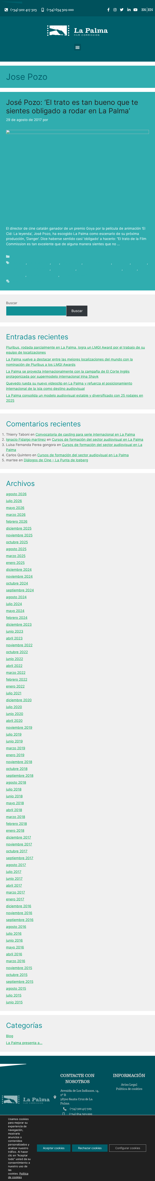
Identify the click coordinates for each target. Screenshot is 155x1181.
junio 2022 (14, 659)
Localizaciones (63, 269)
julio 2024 (14, 604)
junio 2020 (14, 714)
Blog (15, 256)
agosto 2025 (16, 549)
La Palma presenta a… (24, 1043)
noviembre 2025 (19, 535)
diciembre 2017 (18, 837)
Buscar (11, 303)
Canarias (19, 263)
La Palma (139, 263)
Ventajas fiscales (74, 275)
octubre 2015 (16, 975)
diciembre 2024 (19, 570)
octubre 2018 (16, 769)
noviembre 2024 (19, 576)
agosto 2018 (16, 782)
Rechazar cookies (90, 1148)
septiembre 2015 (19, 982)
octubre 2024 (17, 583)
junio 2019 (14, 741)
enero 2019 (15, 755)
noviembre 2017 (19, 844)
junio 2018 (14, 796)
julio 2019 (14, 734)
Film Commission (97, 263)
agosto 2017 (16, 865)
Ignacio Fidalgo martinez (26, 439)
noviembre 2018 (19, 762)
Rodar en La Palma (42, 275)
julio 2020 (14, 707)
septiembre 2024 (20, 590)
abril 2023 (14, 638)
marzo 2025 (15, 556)
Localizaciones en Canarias (100, 269)
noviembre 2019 (19, 728)
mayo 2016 (15, 947)
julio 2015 (13, 995)
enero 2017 (15, 899)
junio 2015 (14, 1002)
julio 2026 (14, 501)
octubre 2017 (16, 851)
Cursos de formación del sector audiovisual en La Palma (97, 439)
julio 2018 (13, 789)
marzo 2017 (15, 892)
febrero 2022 (16, 679)
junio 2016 (14, 940)
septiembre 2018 (19, 776)
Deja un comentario (27, 281)
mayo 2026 (15, 508)
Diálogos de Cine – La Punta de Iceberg (56, 460)
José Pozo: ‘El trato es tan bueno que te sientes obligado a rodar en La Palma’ (72, 106)
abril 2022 (14, 666)
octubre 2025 (17, 542)
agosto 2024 (16, 597)
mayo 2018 (15, 803)
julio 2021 (13, 693)
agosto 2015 (16, 988)
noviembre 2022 (19, 645)
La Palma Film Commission (28, 269)
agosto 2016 (16, 927)
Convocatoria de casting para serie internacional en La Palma (85, 434)
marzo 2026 (16, 515)
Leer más (128, 244)
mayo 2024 (15, 611)
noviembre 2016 (19, 913)
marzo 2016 (15, 961)
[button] (77, 47)
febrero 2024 (16, 618)
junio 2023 (14, 631)
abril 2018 (14, 810)
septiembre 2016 (20, 920)
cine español (71, 263)
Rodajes (130, 269)
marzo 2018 (15, 817)
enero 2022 (15, 686)
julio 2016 (14, 934)
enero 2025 (15, 563)
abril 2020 (14, 721)
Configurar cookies (127, 1148)
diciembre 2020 (19, 700)
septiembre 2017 (19, 858)
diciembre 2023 (19, 625)
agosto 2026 (16, 494)
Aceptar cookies (53, 1148)
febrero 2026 (16, 522)
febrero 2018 (16, 824)
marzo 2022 (15, 673)
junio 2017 (14, 879)
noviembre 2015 (19, 968)
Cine (55, 263)
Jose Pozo (121, 263)
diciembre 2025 (18, 528)
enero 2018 (15, 831)
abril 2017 (14, 885)
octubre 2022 (17, 652)
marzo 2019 (15, 748)
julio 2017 (13, 872)
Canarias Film (39, 263)
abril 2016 (14, 954)
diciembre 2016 (18, 906)
